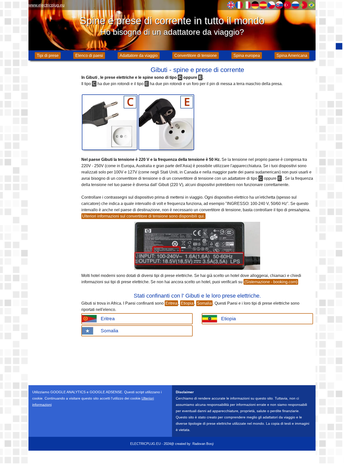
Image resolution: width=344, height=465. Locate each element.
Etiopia (187, 303)
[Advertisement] (53, 143)
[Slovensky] (279, 5)
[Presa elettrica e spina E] (166, 122)
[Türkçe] (287, 5)
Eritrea (171, 303)
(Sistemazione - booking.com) (270, 282)
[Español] (263, 5)
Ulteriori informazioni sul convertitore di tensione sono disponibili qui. (143, 216)
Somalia (204, 303)
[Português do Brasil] (311, 5)
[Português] (303, 5)
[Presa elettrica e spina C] (109, 122)
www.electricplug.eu (46, 5)
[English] (231, 5)
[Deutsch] (255, 5)
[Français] (239, 5)
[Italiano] (247, 5)
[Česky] (271, 5)
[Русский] (295, 5)
